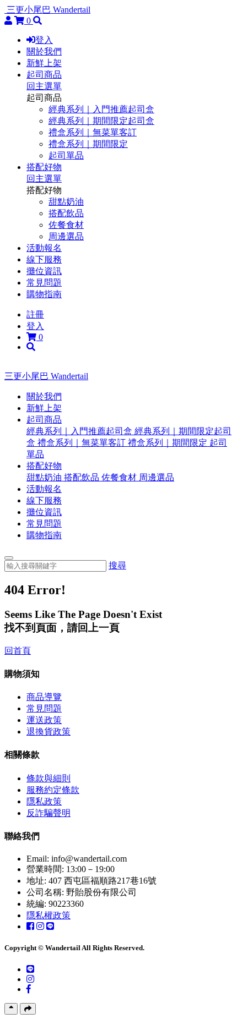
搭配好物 (44, 167)
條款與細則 (48, 778)
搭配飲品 (66, 213)
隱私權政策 (48, 915)
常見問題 (44, 282)
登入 (44, 40)
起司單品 (66, 155)
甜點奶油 (66, 201)
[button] (44, 419)
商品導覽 (44, 697)
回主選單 (44, 86)
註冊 (35, 314)
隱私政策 (44, 801)
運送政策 (44, 720)
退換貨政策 (48, 731)
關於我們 (44, 51)
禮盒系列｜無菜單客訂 (93, 132)
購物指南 (44, 294)
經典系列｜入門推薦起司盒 (101, 109)
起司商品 (44, 74)
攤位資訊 (44, 271)
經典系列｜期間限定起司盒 (101, 120)
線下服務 (44, 259)
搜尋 (117, 565)
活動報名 (44, 248)
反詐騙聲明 (48, 813)
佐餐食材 (66, 224)
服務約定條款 (52, 790)
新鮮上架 (44, 63)
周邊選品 (66, 236)
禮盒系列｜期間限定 (88, 144)
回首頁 (17, 650)
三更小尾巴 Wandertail (48, 9)
